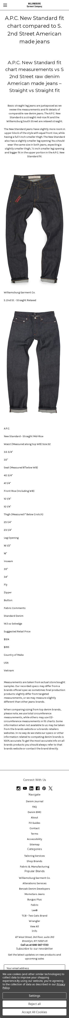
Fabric (34, 904)
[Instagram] (18, 788)
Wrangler (34, 921)
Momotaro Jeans (34, 894)
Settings (34, 996)
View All (34, 926)
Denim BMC (34, 812)
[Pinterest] (44, 788)
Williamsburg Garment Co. (34, 878)
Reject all (34, 1004)
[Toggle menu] (5, 5)
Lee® (34, 910)
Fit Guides (34, 823)
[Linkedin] (31, 788)
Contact (35, 828)
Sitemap (35, 844)
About (34, 817)
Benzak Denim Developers (34, 888)
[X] (50, 788)
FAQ (34, 806)
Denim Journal (34, 801)
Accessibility (34, 839)
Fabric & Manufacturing (34, 866)
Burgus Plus (34, 899)
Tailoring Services (34, 855)
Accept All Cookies (34, 1012)
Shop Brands (34, 861)
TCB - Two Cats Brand (34, 915)
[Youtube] (25, 788)
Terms (34, 833)
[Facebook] (38, 788)
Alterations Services (35, 883)
